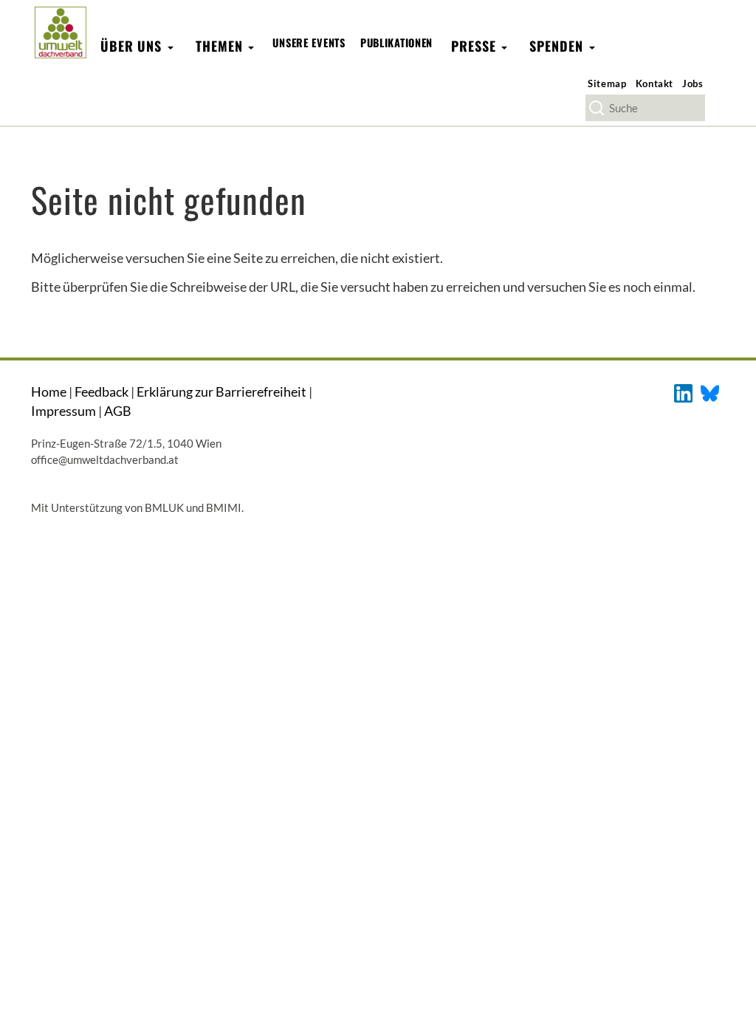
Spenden (558, 45)
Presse (475, 45)
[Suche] (596, 108)
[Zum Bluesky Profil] (710, 392)
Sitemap (607, 83)
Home (48, 391)
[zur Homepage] (60, 32)
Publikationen (396, 42)
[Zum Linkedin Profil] (683, 392)
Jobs (693, 83)
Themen (221, 45)
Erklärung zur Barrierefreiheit (221, 391)
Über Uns (133, 45)
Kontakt (655, 83)
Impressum (63, 411)
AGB (117, 411)
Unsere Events (308, 42)
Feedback (101, 391)
